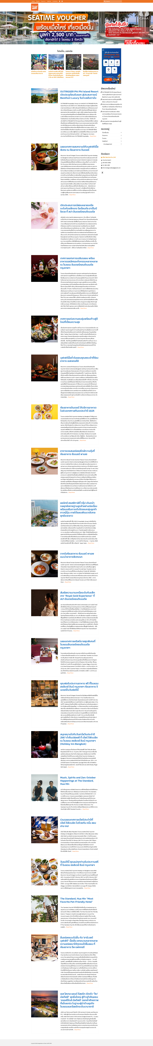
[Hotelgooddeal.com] (34, 7)
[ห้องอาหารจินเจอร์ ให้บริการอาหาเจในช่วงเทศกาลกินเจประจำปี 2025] (44, 411)
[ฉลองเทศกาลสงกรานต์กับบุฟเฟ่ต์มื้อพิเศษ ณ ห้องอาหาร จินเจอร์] (44, 156)
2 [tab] (75, 43)
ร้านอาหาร (77, 153)
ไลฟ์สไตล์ (76, 214)
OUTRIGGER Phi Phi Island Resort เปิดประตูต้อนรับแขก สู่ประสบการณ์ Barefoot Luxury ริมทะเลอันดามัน (111, 94)
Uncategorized (107, 144)
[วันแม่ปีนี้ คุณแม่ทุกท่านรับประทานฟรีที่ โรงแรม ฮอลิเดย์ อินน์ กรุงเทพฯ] (44, 872)
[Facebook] (102, 172)
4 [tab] (79, 43)
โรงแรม (76, 101)
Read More (93, 136)
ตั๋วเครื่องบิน (105, 132)
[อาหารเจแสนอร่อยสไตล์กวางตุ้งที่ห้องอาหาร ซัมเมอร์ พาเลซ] (44, 461)
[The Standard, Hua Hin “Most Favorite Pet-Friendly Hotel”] (44, 908)
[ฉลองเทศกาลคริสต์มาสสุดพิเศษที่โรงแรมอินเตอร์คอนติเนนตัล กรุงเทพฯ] (44, 651)
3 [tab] (77, 43)
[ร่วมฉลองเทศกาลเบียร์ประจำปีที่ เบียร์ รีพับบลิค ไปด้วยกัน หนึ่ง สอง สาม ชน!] (44, 829)
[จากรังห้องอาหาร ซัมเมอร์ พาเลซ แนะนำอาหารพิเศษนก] (44, 563)
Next (151, 28)
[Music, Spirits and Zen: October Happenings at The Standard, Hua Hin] (44, 787)
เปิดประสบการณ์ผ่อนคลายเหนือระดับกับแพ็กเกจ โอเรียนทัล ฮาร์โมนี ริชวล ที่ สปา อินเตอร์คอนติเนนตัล (112, 106)
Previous (1, 28)
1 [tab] (73, 43)
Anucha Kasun (66, 101)
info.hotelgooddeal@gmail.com (111, 168)
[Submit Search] (104, 1)
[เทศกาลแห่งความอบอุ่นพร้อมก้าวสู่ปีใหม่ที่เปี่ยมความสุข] (44, 329)
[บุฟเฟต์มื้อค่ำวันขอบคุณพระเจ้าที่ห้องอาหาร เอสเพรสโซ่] (44, 368)
